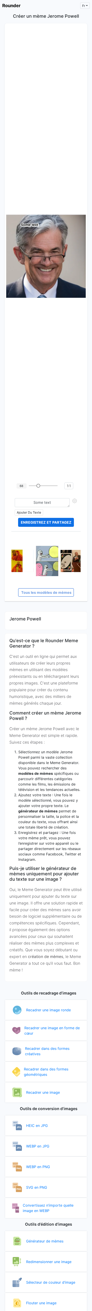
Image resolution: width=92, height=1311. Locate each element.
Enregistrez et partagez (46, 522)
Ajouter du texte (29, 512)
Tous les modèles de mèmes (46, 592)
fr (83, 6)
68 (21, 486)
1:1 (69, 486)
